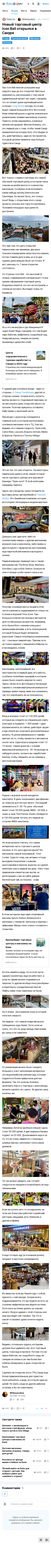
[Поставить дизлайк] (46, 1408)
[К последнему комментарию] (47, 1540)
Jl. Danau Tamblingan (23, 392)
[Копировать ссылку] (23, 48)
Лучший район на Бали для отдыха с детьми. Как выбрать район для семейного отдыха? (15, 1472)
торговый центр (19, 38)
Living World (17, 106)
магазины (35, 38)
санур (6, 38)
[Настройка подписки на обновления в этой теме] (5, 1493)
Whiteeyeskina (17, 1393)
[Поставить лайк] (37, 1408)
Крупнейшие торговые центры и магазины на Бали (13, 1439)
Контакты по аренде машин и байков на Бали (14, 1460)
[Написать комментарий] (41, 1540)
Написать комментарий (22, 1504)
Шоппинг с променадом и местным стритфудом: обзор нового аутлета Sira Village (17, 1428)
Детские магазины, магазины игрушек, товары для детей (16, 1451)
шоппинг (7, 42)
